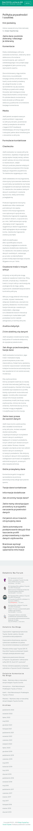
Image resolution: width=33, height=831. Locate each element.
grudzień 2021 (7, 725)
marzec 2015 (7, 808)
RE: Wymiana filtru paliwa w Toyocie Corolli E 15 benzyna (18, 587)
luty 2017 (6, 801)
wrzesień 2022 (7, 714)
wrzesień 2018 (7, 782)
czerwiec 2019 (7, 759)
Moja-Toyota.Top (23, 822)
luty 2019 (6, 770)
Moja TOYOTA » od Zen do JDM (12, 2)
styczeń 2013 (7, 812)
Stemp (12, 583)
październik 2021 (8, 733)
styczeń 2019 (7, 774)
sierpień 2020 (7, 744)
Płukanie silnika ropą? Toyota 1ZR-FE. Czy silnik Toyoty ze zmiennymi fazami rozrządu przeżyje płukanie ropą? (15, 651)
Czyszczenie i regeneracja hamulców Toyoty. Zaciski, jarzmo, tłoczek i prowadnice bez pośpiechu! (15, 634)
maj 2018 (6, 785)
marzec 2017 (7, 797)
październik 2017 (8, 789)
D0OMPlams (14, 621)
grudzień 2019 (7, 751)
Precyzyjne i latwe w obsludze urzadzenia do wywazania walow (17, 615)
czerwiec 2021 (7, 740)
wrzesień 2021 (7, 736)
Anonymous (13, 602)
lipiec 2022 (6, 717)
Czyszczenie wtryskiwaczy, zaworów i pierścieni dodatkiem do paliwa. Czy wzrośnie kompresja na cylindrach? (16, 642)
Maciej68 (13, 593)
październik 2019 (8, 755)
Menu (28, 3)
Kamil (4, 692)
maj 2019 (6, 763)
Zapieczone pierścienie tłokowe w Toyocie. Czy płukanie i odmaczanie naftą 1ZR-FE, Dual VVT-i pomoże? (15, 659)
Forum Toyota (7, 824)
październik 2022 (8, 710)
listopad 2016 (7, 804)
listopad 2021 (7, 729)
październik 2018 (8, 778)
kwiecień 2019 (7, 767)
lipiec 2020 (6, 748)
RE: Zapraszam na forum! (15, 578)
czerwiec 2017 (7, 793)
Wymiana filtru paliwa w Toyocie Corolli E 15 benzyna (17, 606)
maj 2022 (6, 721)
